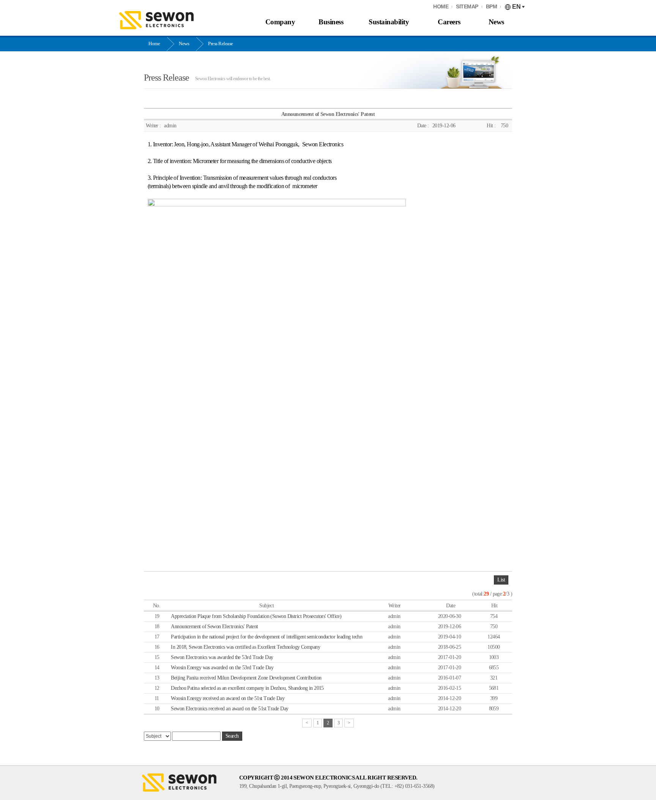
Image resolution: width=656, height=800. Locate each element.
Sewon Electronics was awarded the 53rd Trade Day (222, 657)
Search (232, 736)
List (501, 580)
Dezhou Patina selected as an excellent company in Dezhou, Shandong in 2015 (247, 688)
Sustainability (389, 22)
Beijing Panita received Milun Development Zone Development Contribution (246, 678)
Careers (449, 22)
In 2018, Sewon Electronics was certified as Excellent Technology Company (245, 647)
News (496, 22)
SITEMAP (467, 7)
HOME (440, 7)
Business (331, 22)
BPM (491, 7)
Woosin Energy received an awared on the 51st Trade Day (227, 698)
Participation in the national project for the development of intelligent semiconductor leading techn (266, 637)
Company (280, 22)
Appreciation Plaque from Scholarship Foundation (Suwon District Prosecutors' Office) (256, 616)
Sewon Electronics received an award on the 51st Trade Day (229, 708)
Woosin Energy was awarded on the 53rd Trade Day (222, 667)
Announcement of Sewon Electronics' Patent (214, 626)
